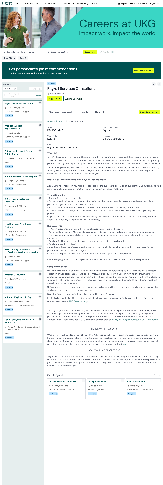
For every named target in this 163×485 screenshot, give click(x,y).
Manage (37, 95)
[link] (7, 3)
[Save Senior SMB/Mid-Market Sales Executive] (40, 319)
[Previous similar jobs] (154, 374)
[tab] (55, 121)
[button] (51, 3)
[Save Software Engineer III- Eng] (40, 296)
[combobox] (23, 52)
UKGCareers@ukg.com (80, 301)
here (124, 344)
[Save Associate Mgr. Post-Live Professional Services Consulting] (40, 248)
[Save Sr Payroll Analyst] (122, 380)
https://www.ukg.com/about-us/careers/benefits (136, 319)
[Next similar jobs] (159, 374)
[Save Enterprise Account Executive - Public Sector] (40, 150)
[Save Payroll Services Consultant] (40, 102)
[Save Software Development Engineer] (40, 175)
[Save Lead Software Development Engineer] (40, 223)
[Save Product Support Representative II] (40, 125)
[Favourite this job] (154, 84)
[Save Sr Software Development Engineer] (40, 198)
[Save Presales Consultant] (40, 274)
